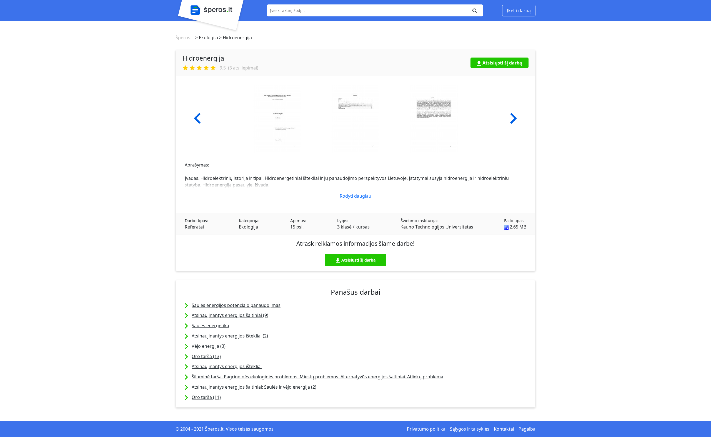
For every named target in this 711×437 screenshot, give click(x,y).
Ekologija (248, 227)
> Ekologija (206, 37)
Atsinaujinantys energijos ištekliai (227, 366)
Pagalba (527, 429)
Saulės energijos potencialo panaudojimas (236, 305)
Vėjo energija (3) (209, 346)
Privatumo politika (426, 429)
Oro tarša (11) (206, 397)
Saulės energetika (210, 325)
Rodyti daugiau (355, 196)
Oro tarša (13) (206, 356)
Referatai (194, 227)
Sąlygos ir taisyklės (469, 429)
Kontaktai (504, 429)
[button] (197, 118)
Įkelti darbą (519, 11)
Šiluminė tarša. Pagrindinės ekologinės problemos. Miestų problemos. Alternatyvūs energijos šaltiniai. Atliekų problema (317, 377)
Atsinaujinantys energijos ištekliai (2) (230, 336)
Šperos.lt (185, 37)
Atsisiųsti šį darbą (502, 63)
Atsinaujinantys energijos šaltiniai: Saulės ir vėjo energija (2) (254, 387)
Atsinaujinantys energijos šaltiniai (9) (230, 315)
